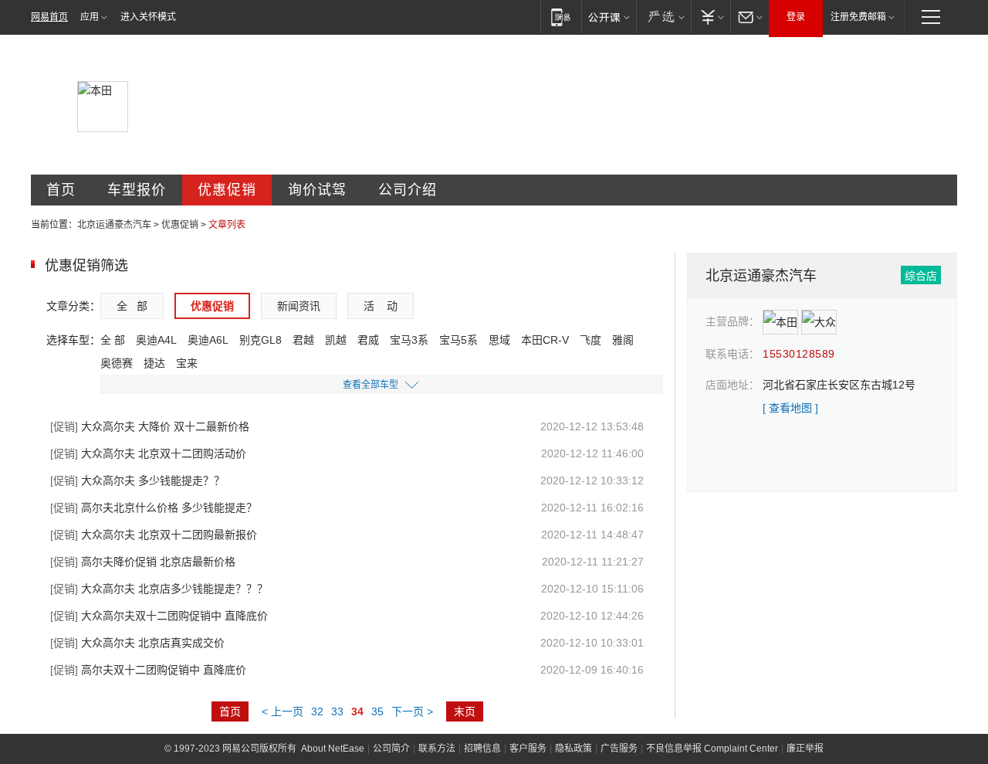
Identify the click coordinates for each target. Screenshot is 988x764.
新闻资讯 (298, 306)
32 (317, 711)
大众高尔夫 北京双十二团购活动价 (148, 453)
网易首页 (49, 17)
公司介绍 (407, 190)
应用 (89, 17)
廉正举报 (805, 748)
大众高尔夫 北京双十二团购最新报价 (153, 534)
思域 (499, 340)
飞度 (590, 340)
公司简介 (391, 748)
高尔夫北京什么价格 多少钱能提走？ (153, 507)
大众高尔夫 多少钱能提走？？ (137, 480)
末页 (464, 711)
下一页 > (412, 711)
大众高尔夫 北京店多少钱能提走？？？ (159, 588)
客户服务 (527, 748)
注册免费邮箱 (858, 17)
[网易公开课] (608, 16)
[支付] (710, 16)
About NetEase (332, 748)
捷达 (154, 363)
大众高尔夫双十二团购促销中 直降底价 (159, 616)
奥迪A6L (208, 340)
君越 (303, 340)
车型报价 (136, 190)
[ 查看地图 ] (790, 408)
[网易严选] (663, 16)
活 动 (381, 306)
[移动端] (560, 16)
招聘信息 (482, 748)
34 (357, 711)
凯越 (336, 340)
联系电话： (732, 354)
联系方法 (436, 748)
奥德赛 (116, 363)
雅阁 (623, 340)
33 (337, 711)
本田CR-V (545, 340)
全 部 (132, 306)
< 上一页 (282, 711)
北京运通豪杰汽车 (114, 224)
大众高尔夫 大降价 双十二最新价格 (149, 426)
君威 (368, 340)
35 (377, 711)
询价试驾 (317, 190)
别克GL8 (260, 340)
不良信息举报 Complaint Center (712, 748)
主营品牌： (732, 321)
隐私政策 (573, 748)
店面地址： (732, 385)
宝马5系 (458, 340)
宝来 (187, 363)
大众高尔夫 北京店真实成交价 (137, 643)
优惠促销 (227, 190)
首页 (61, 190)
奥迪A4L (156, 340)
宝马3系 (409, 340)
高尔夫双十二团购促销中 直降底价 (148, 670)
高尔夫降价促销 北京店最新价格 (142, 561)
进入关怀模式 (148, 17)
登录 (796, 17)
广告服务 (619, 748)
